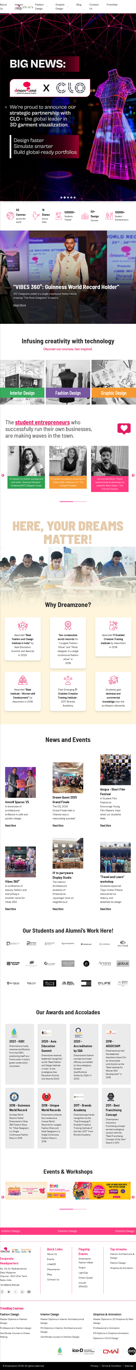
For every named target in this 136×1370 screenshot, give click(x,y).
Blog (49, 1274)
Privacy (94, 1366)
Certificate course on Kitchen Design (59, 1337)
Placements (53, 1269)
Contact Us (53, 1279)
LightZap (83, 1273)
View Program (12, 412)
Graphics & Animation (121, 1268)
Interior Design (10, 1231)
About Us (52, 1254)
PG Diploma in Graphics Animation (111, 1333)
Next (133, 475)
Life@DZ (51, 1264)
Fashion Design (67, 1231)
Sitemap (129, 1366)
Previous (2, 475)
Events (50, 1259)
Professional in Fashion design (15, 1328)
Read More (19, 305)
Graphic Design (125, 1231)
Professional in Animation (106, 1328)
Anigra (82, 1267)
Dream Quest (86, 1277)
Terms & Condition (111, 1366)
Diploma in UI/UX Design (106, 1338)
